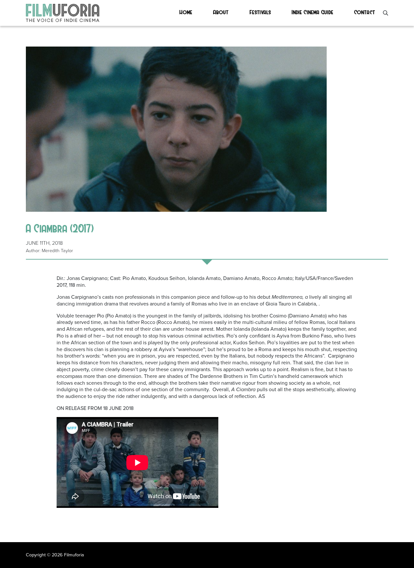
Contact (364, 12)
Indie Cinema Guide (312, 12)
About (221, 12)
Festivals (260, 12)
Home (186, 12)
